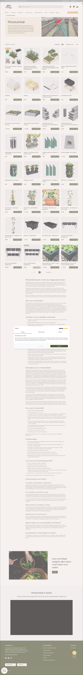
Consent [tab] (23, 332)
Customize (41, 346)
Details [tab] (60, 332)
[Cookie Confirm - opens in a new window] (63, 328)
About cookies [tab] (41, 332)
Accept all (59, 346)
